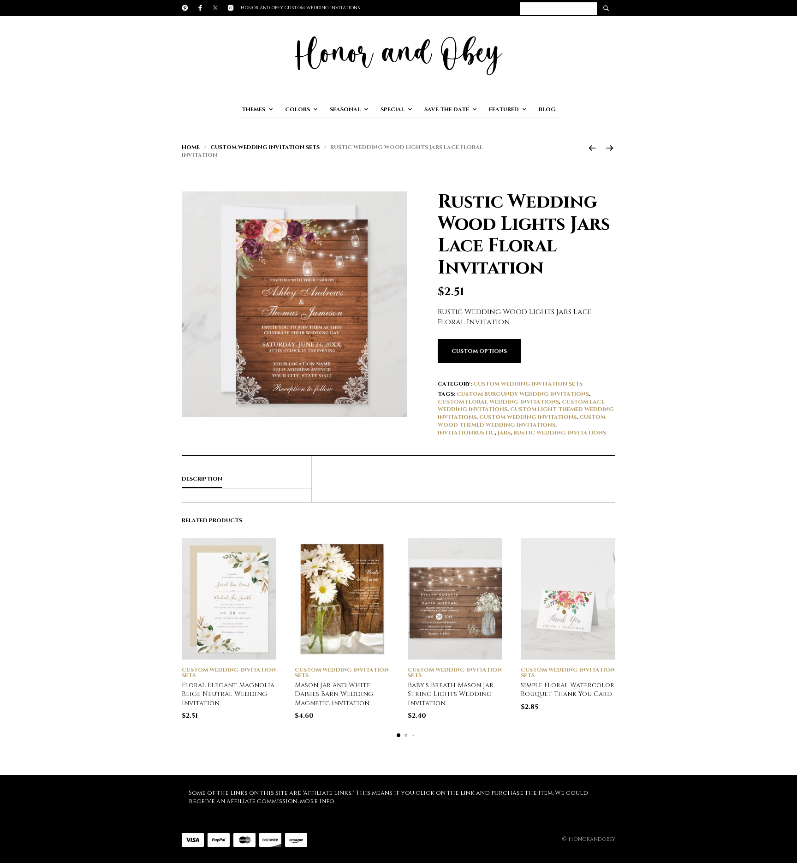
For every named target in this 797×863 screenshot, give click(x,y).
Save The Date (446, 109)
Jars (504, 432)
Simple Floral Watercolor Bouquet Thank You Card (567, 690)
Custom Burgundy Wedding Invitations (523, 394)
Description (202, 478)
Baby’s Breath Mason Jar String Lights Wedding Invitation (451, 694)
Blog (547, 109)
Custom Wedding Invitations (528, 417)
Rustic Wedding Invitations (559, 432)
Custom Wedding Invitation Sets (265, 147)
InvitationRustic (466, 432)
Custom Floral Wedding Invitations (498, 401)
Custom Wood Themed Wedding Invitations (522, 421)
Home (191, 147)
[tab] (246, 479)
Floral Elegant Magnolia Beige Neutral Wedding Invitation (228, 694)
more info (317, 801)
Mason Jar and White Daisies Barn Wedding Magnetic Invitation (334, 694)
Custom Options (479, 351)
